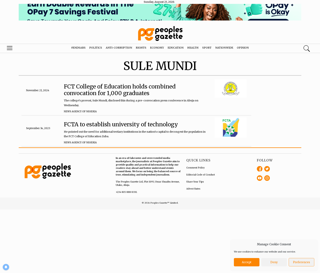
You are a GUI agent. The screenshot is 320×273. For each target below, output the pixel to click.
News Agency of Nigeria (80, 111)
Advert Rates (193, 188)
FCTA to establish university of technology (121, 124)
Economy (157, 47)
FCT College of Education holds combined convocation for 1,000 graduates (120, 90)
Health (193, 47)
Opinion (243, 47)
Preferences (301, 262)
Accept (246, 262)
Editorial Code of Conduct (200, 174)
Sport (206, 47)
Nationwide (224, 47)
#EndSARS (78, 47)
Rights (141, 47)
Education (176, 47)
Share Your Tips (195, 181)
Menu (17, 49)
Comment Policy (195, 167)
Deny (274, 262)
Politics (95, 47)
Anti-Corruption (119, 47)
